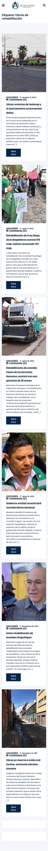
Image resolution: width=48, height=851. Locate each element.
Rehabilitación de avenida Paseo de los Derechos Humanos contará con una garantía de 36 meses (21, 374)
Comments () (18, 99)
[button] (3, 5)
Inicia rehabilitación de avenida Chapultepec (19, 635)
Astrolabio (12, 97)
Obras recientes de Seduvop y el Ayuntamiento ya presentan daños (24, 108)
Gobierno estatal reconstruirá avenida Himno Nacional (23, 505)
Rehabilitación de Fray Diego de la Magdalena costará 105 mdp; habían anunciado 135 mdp (23, 242)
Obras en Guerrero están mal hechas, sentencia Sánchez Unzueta (23, 764)
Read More (13, 152)
